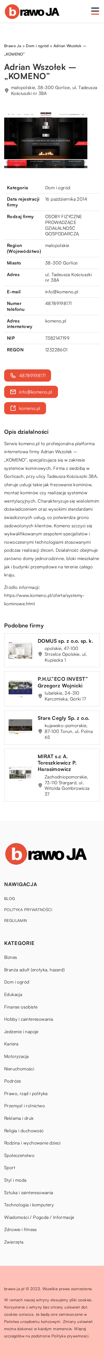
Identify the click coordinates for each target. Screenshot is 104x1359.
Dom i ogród (57, 187)
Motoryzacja (16, 1056)
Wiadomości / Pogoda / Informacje (39, 1217)
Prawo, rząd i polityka (26, 1093)
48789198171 (58, 303)
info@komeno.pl (61, 291)
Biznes (10, 957)
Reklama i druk (19, 1118)
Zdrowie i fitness (20, 1229)
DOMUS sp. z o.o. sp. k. (65, 641)
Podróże (12, 1081)
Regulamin (15, 920)
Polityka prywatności (28, 909)
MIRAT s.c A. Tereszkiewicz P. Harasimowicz (57, 762)
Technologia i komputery (29, 1204)
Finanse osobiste (20, 1007)
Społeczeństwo (19, 1155)
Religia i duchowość (24, 1130)
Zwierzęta (14, 1242)
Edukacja (13, 994)
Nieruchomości (19, 1068)
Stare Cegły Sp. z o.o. (64, 718)
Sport (9, 1167)
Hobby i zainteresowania (28, 1019)
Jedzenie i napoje (21, 1031)
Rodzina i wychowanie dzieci (32, 1143)
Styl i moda (15, 1180)
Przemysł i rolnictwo (24, 1105)
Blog (9, 898)
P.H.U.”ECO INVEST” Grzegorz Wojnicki (63, 682)
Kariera (11, 1044)
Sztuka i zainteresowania (28, 1192)
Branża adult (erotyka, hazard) (34, 969)
